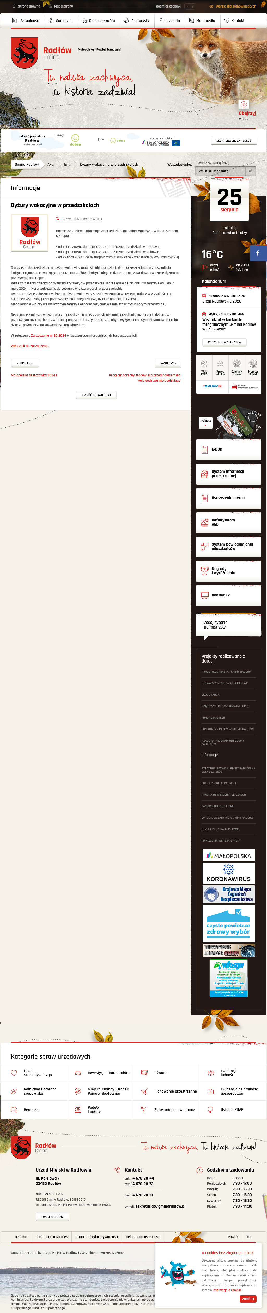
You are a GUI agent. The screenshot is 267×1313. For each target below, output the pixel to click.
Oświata (161, 1073)
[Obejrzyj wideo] (244, 107)
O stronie (21, 1237)
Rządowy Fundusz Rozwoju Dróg (226, 706)
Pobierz (206, 421)
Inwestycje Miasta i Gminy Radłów (227, 672)
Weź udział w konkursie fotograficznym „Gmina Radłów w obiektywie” (229, 324)
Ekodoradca (211, 695)
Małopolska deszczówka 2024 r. (34, 375)
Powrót (233, 1237)
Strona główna (29, 6)
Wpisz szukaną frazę (213, 163)
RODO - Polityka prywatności (97, 1237)
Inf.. (67, 164)
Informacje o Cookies (52, 1237)
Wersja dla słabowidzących (236, 6)
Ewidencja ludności (229, 1073)
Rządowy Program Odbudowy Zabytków (223, 742)
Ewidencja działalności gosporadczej (240, 1091)
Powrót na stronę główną (41, 53)
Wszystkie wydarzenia (224, 342)
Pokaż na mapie (52, 1217)
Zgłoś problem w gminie (219, 783)
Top (249, 1237)
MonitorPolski (253, 373)
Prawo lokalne (220, 373)
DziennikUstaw (236, 373)
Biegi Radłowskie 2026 (221, 301)
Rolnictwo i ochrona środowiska (40, 1091)
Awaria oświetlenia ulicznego (224, 795)
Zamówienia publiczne (218, 806)
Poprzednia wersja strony (221, 841)
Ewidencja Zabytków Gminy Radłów (227, 818)
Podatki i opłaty (94, 1109)
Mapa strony (63, 6)
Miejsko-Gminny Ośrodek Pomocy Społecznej (108, 1091)
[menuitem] (28, 20)
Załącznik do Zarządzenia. (30, 346)
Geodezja (31, 1109)
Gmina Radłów (27, 164)
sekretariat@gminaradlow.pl (155, 1206)
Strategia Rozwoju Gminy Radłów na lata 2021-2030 (228, 770)
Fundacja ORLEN (213, 718)
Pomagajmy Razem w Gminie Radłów (228, 729)
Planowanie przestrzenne (175, 1091)
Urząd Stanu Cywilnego (38, 1073)
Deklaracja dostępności (143, 1237)
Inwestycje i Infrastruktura (110, 1073)
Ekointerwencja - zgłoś (233, 141)
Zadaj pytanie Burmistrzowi (215, 625)
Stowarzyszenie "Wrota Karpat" (225, 683)
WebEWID (204, 373)
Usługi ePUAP (232, 1109)
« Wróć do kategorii (96, 395)
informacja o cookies (227, 1290)
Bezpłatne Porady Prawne (220, 829)
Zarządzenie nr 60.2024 (48, 335)
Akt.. (50, 164)
